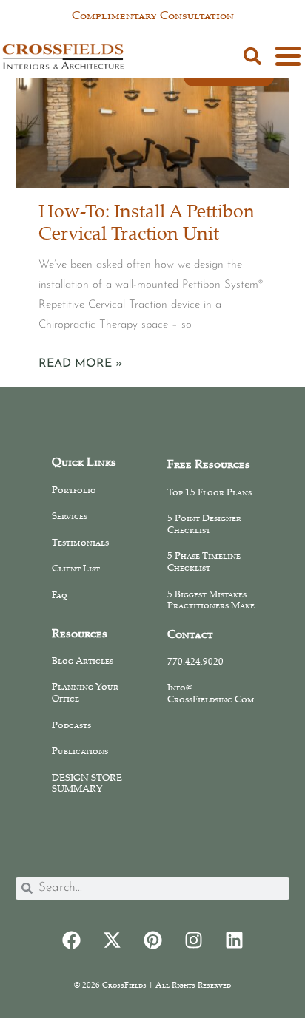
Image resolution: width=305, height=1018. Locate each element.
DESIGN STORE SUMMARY (87, 784)
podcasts (71, 726)
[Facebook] (71, 940)
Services (69, 517)
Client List (76, 569)
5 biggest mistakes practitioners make (211, 601)
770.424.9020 (195, 662)
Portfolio (74, 491)
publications (80, 752)
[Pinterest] (152, 940)
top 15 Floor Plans (209, 493)
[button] (252, 56)
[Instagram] (193, 940)
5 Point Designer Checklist (204, 525)
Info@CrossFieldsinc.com (211, 694)
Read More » (80, 364)
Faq (59, 596)
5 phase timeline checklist (204, 563)
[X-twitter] (111, 940)
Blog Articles (82, 661)
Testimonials (80, 543)
